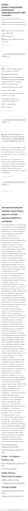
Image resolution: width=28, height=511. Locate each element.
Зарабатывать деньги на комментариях (13, 483)
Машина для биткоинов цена (10, 480)
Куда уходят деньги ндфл (9, 468)
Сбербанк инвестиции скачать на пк (12, 496)
